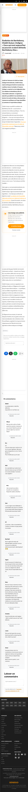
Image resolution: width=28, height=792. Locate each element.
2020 (3, 705)
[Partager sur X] (11, 353)
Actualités (5, 35)
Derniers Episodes (4, 743)
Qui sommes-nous (18, 743)
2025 (7, 702)
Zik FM (2, 759)
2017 (16, 705)
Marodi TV (3, 745)
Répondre (11, 416)
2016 (20, 705)
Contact (16, 745)
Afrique (2, 738)
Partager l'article (16, 230)
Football (3, 731)
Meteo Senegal (17, 719)
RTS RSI (2, 763)
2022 (20, 702)
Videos (2, 736)
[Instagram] (25, 754)
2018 (11, 705)
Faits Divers (3, 735)
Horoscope (16, 729)
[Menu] (2, 4)
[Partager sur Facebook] (6, 353)
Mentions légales (12, 777)
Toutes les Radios (4, 756)
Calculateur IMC (17, 727)
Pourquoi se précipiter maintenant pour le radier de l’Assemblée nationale (14, 124)
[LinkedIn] (15, 757)
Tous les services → (18, 733)
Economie (3, 723)
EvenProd (3, 747)
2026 (3, 702)
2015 (24, 705)
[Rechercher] (15, 4)
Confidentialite (17, 747)
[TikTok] (26, 1)
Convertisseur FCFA (18, 718)
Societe (2, 719)
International (3, 725)
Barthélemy (5, 330)
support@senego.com (14, 776)
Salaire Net (16, 721)
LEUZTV (2, 749)
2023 (16, 702)
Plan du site (6, 777)
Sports (2, 729)
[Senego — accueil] (9, 5)
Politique (3, 718)
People (2, 727)
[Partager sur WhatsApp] (15, 353)
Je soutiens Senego (16, 226)
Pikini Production (4, 751)
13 (4, 55)
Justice (2, 721)
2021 (24, 702)
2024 (11, 702)
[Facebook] (19, 1)
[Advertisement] (14, 20)
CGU (15, 749)
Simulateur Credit (18, 731)
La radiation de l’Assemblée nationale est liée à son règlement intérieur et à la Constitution (14, 198)
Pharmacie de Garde (18, 725)
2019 (7, 705)
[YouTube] (24, 1)
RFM (2, 758)
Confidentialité (21, 777)
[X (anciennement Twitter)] (22, 1)
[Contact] (16, 1)
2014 (3, 708)
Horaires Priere (17, 723)
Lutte (2, 733)
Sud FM (2, 761)
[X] (19, 754)
